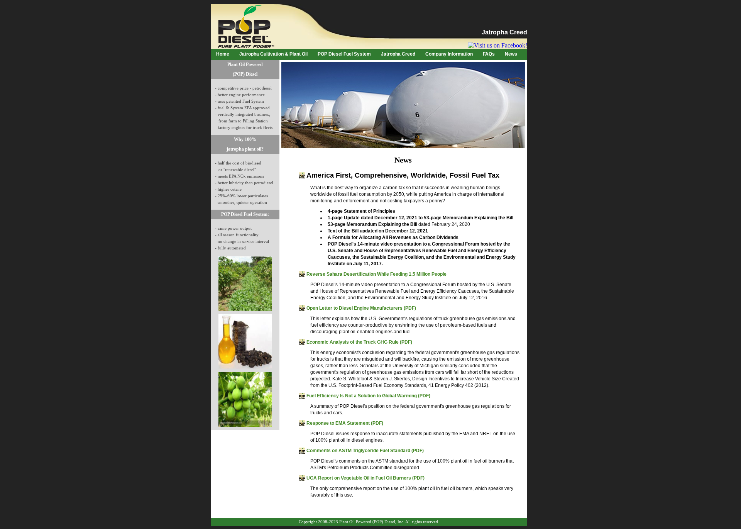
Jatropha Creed (504, 32)
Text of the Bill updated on (378, 231)
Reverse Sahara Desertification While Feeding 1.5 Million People (376, 274)
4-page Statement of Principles (361, 211)
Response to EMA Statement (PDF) (344, 423)
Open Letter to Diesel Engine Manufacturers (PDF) (361, 308)
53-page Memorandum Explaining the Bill (372, 224)
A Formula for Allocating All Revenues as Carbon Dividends (393, 237)
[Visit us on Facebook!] (497, 45)
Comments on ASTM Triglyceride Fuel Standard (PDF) (365, 450)
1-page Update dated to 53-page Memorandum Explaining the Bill (420, 217)
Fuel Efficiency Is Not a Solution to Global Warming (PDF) (368, 395)
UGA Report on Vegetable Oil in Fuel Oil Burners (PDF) (365, 478)
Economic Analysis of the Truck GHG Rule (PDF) (359, 342)
